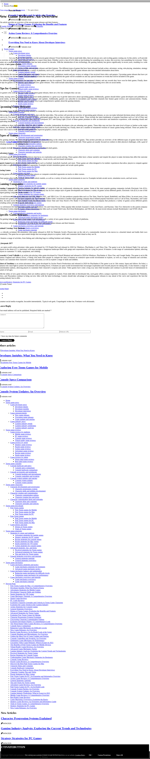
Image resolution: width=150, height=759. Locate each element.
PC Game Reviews (17, 601)
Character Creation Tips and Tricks (23, 672)
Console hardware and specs (20, 466)
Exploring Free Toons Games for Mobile (25, 615)
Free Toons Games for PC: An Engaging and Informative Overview (35, 676)
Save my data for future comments (14, 336)
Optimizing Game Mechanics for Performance (27, 641)
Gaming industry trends (23, 424)
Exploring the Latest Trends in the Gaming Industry (29, 605)
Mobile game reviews (23, 434)
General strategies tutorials (24, 558)
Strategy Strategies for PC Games (22, 706)
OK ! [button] (90, 755)
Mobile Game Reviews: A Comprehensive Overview (29, 695)
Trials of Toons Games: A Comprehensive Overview (29, 704)
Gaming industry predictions (25, 426)
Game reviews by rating (19, 457)
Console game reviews (23, 438)
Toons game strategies (14, 531)
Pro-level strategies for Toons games (28, 550)
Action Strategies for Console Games (24, 607)
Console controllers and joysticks (27, 476)
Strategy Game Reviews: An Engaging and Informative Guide (33, 702)
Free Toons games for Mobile (26, 510)
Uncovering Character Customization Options (27, 619)
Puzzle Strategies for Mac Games (22, 674)
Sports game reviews (22, 455)
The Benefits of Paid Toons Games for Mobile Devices (30, 645)
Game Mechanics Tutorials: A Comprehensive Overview (31, 596)
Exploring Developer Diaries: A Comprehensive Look (30, 622)
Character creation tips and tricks (27, 497)
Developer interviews (23, 411)
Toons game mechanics (14, 563)
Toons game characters (14, 485)
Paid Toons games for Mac (25, 523)
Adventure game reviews (24, 451)
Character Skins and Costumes (21, 666)
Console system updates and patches (23, 478)
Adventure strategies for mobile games (29, 535)
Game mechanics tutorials (24, 582)
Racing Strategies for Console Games (24, 655)
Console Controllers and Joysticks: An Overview (28, 638)
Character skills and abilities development (30, 491)
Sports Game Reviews (18, 598)
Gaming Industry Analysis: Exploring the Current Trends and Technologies (38, 651)
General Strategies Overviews (21, 609)
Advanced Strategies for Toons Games (24, 613)
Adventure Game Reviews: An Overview (25, 685)
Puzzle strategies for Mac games (27, 542)
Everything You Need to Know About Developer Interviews (32, 670)
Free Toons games (17, 508)
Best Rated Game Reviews (20, 697)
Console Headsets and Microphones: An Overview (29, 634)
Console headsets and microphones (28, 474)
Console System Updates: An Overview (25, 691)
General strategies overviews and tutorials (25, 556)
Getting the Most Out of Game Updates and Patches (29, 636)
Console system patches (24, 483)
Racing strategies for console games (28, 539)
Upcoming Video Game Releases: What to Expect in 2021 (31, 643)
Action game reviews (23, 449)
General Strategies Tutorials (20, 681)
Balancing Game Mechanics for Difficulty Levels (28, 628)
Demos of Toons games (23, 527)
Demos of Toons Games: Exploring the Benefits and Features (33, 611)
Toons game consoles (13, 464)
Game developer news (18, 405)
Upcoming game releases (24, 417)
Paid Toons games (17, 516)
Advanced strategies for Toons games (29, 552)
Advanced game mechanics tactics (27, 569)
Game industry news (18, 421)
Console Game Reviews (19, 659)
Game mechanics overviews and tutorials (25, 577)
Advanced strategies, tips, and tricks (23, 548)
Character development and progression (25, 487)
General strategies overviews (25, 560)
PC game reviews (21, 436)
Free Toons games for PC (24, 514)
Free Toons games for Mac (25, 512)
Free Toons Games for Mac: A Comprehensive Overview (31, 586)
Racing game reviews (23, 453)
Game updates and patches (25, 419)
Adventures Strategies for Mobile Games (25, 590)
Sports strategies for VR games (26, 544)
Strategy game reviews (23, 445)
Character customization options (27, 495)
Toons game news (5, 10)
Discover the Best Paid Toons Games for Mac (27, 664)
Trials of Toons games (23, 529)
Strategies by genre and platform (22, 533)
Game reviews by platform (20, 432)
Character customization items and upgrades (26, 499)
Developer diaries (21, 407)
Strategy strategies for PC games (27, 537)
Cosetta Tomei (6, 26)
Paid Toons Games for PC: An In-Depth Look (27, 687)
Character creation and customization (24, 493)
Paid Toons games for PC (24, 520)
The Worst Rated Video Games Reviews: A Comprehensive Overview (36, 624)
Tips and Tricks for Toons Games (22, 683)
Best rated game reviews (24, 462)
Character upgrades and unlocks (27, 504)
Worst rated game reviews (24, 459)
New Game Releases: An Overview (23, 630)
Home (6, 4)
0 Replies (39, 26)
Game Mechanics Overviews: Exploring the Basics (29, 699)
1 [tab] (5, 32)
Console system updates (24, 480)
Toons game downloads (14, 506)
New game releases (22, 415)
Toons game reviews (13, 430)
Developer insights (22, 409)
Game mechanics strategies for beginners (30, 567)
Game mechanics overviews (25, 579)
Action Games (11, 142)
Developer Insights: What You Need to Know (27, 588)
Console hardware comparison (26, 470)
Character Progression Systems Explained (25, 617)
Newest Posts (11, 584)
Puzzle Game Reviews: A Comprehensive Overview (29, 662)
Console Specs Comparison (20, 626)
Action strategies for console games (28, 546)
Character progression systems (26, 489)
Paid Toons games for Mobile (26, 518)
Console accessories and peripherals (23, 472)
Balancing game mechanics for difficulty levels (32, 573)
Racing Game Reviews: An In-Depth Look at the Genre (31, 632)
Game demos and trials (18, 525)
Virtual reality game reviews (25, 440)
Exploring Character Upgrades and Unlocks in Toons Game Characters (36, 603)
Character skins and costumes (26, 502)
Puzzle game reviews (23, 447)
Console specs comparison (25, 468)
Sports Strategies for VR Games (22, 594)
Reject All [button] (119, 755)
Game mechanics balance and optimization (26, 571)
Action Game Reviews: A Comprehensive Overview (29, 678)
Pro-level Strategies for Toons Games (24, 653)
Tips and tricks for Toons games (27, 554)
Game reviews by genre (19, 443)
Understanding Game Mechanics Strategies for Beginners (31, 657)
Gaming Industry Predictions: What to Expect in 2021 (30, 693)
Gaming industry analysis (24, 428)
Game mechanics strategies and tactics (24, 565)
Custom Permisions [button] (104, 755)
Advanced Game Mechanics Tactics (23, 649)
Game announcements (19, 10)
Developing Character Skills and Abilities (25, 592)
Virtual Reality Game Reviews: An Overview (27, 647)
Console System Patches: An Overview (24, 689)
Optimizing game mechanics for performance (31, 575)
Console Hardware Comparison (22, 668)
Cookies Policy (80, 755)
